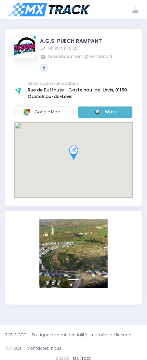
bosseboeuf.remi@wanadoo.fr (79, 56)
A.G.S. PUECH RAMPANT (71, 41)
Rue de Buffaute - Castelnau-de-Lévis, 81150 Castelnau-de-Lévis (77, 93)
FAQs (16, 348)
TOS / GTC (16, 335)
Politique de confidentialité (59, 335)
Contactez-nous (44, 348)
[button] (23, 253)
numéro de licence (111, 335)
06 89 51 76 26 (62, 48)
